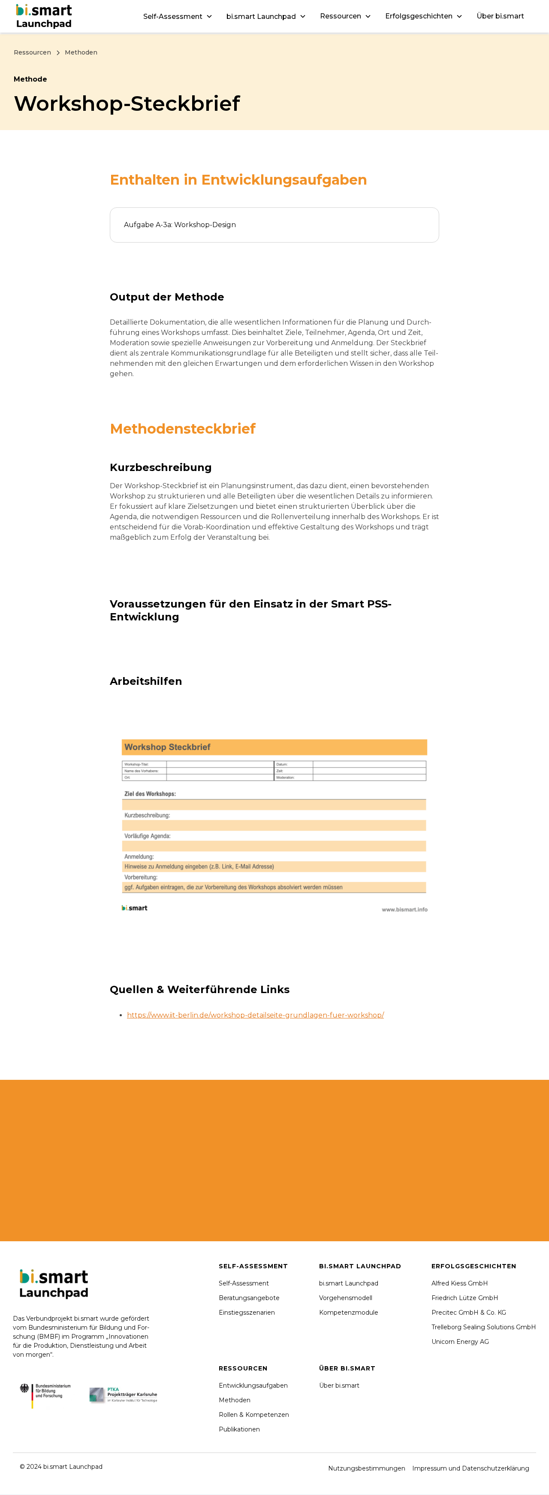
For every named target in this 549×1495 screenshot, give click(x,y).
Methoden (234, 1400)
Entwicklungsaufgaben (253, 1385)
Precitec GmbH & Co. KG (468, 1312)
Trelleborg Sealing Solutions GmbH (483, 1327)
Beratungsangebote (249, 1297)
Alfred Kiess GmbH (459, 1283)
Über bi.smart (500, 16)
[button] (178, 16)
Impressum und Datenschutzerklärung (470, 1468)
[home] (45, 16)
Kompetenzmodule (348, 1312)
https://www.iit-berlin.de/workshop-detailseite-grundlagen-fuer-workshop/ (255, 1015)
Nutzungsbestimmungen (366, 1468)
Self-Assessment (244, 1283)
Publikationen (239, 1429)
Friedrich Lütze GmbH (464, 1297)
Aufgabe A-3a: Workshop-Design (180, 225)
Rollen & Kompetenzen (254, 1414)
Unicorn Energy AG (460, 1341)
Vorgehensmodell (345, 1297)
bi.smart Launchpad (348, 1283)
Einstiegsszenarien (247, 1312)
